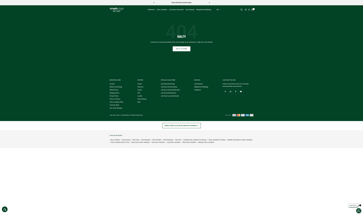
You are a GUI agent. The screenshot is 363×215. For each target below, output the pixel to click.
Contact (112, 84)
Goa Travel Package (116, 108)
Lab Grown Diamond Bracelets (170, 90)
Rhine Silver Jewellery (189, 142)
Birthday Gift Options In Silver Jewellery (240, 140)
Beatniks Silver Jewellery (206, 142)
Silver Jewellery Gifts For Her (120, 142)
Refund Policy (114, 90)
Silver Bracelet (145, 140)
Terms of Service (115, 99)
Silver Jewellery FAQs (116, 102)
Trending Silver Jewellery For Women (195, 140)
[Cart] (252, 10)
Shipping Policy (114, 93)
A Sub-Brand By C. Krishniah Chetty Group (132, 115)
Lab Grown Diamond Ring (169, 87)
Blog (139, 102)
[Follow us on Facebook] (225, 91)
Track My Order (114, 105)
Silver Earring (126, 140)
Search (140, 84)
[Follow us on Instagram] (230, 91)
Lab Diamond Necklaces (168, 93)
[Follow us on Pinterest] (235, 91)
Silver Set (178, 140)
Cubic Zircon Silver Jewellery (140, 142)
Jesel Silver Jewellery (173, 142)
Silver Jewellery (162, 10)
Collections (151, 10)
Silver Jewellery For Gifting (217, 140)
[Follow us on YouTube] (240, 91)
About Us (140, 87)
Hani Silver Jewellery (158, 142)
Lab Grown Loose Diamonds (170, 96)
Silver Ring (135, 140)
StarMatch (197, 90)
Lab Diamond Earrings (168, 84)
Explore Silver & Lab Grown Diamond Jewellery (181, 125)
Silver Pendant (156, 140)
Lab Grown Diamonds (176, 10)
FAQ (139, 93)
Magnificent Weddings (203, 10)
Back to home (181, 48)
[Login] (249, 9)
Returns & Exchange (116, 87)
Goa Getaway (189, 10)
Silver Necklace (168, 140)
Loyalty (140, 96)
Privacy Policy (114, 96)
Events (140, 90)
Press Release (142, 99)
